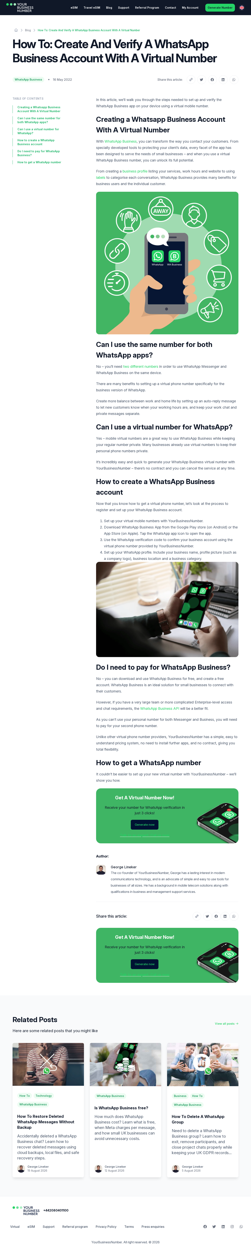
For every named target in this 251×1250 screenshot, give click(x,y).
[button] (201, 79)
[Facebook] (205, 1226)
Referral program (75, 1227)
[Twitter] (214, 1226)
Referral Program (147, 7)
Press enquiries (153, 1227)
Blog (109, 7)
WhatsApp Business (28, 79)
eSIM (74, 7)
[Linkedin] (223, 1226)
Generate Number (220, 7)
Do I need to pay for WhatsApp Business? (38, 153)
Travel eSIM (92, 7)
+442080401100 (55, 1210)
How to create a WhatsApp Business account (36, 142)
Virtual (15, 1227)
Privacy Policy (106, 1227)
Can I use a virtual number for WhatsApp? (38, 131)
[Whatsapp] (241, 1226)
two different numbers (140, 366)
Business (180, 1096)
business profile (135, 171)
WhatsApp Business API (159, 708)
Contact (170, 7)
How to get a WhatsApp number (39, 162)
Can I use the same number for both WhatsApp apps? (38, 120)
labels (100, 177)
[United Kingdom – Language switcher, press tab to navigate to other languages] (242, 8)
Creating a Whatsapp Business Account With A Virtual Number (38, 109)
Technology (43, 1095)
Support (123, 7)
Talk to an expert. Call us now (144, 835)
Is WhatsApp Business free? (121, 1108)
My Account (190, 7)
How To (24, 1095)
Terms (129, 1227)
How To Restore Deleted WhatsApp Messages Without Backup (45, 1122)
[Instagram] (232, 1226)
